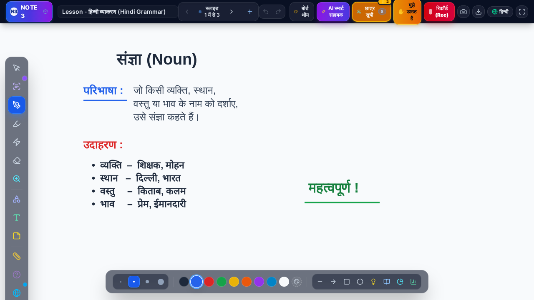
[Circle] (360, 282)
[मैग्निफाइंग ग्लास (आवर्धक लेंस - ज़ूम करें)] (16, 178)
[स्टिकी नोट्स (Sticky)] (16, 236)
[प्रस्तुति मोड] (522, 11)
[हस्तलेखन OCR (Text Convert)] (16, 86)
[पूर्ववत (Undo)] (266, 12)
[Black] (184, 282)
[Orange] (247, 282)
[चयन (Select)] (16, 68)
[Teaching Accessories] (16, 256)
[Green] (222, 282)
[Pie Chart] (400, 282)
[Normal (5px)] (134, 282)
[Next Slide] (232, 12)
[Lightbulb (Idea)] (373, 282)
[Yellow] (234, 282)
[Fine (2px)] (120, 282)
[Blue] (196, 281)
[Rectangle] (347, 282)
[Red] (209, 282)
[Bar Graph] (413, 282)
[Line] (320, 282)
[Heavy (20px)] (160, 282)
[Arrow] (333, 282)
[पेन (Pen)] (16, 105)
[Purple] (259, 282)
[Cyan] (272, 282)
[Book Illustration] (387, 282)
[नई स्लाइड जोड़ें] (250, 12)
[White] (284, 282)
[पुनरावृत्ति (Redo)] (278, 12)
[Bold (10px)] (147, 282)
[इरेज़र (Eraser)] (16, 160)
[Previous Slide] (187, 12)
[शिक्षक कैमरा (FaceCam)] (463, 11)
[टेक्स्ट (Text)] (16, 217)
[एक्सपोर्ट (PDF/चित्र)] (478, 11)
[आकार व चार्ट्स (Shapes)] (16, 199)
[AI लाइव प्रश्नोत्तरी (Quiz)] (16, 274)
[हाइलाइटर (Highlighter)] (16, 123)
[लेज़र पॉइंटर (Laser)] (16, 142)
